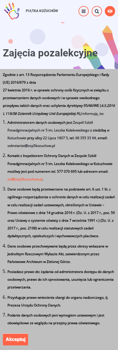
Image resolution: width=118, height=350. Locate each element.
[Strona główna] (11, 10)
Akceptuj (15, 339)
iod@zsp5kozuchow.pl (24, 179)
